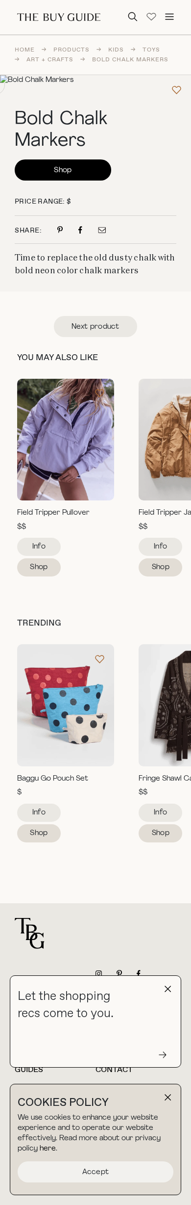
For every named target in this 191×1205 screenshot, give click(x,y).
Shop (63, 170)
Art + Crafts (49, 60)
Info (39, 546)
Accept (95, 1172)
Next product (95, 327)
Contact (114, 1070)
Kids (116, 50)
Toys (151, 50)
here (48, 1149)
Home (25, 50)
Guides (29, 1070)
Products (71, 50)
